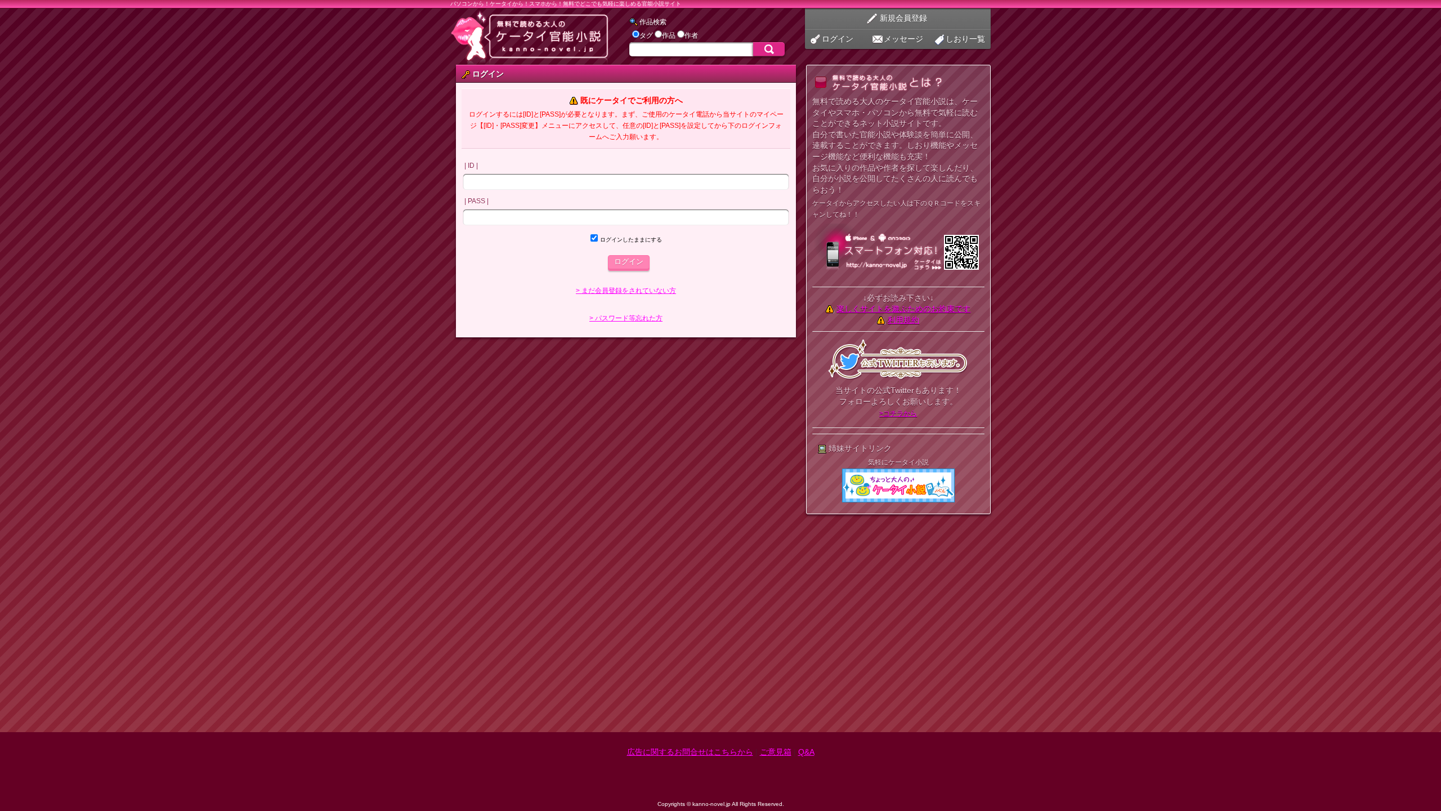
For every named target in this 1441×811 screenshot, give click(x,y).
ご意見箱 (775, 751)
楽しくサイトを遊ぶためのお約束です (903, 308)
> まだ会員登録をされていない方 (626, 291)
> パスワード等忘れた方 (626, 318)
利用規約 (903, 319)
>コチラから (898, 413)
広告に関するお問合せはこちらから (690, 751)
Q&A (806, 751)
